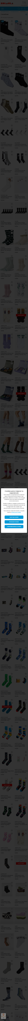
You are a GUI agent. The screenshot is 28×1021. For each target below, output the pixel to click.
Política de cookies (16, 512)
